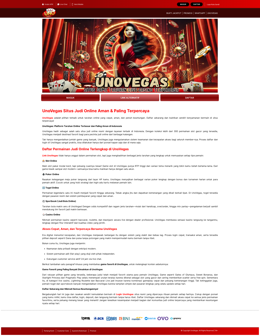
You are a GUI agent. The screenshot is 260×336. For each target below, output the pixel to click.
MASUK (70, 97)
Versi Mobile (78, 4)
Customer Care (63, 331)
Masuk (183, 4)
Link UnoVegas (50, 155)
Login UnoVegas (125, 294)
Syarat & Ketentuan (79, 331)
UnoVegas (212, 13)
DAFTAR (189, 97)
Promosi (188, 13)
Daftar (196, 4)
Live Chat (63, 4)
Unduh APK (49, 4)
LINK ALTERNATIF (130, 97)
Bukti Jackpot (173, 13)
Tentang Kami (49, 331)
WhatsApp (200, 13)
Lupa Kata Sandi (213, 4)
